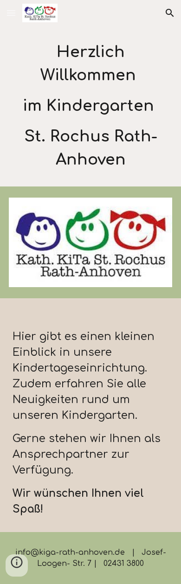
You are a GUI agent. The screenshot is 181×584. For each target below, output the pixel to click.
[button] (11, 13)
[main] (90, 106)
